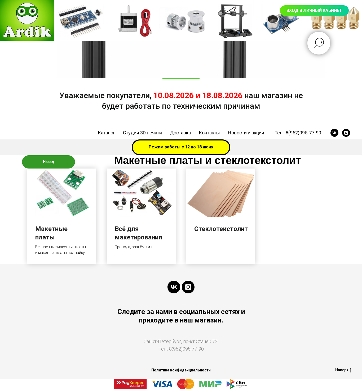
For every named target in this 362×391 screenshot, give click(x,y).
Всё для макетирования (138, 233)
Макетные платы (51, 233)
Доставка (180, 132)
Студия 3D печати (142, 132)
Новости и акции (246, 132)
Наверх (341, 370)
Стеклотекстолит (221, 229)
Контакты (209, 132)
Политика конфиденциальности (181, 370)
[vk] (334, 133)
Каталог (106, 132)
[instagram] (346, 133)
